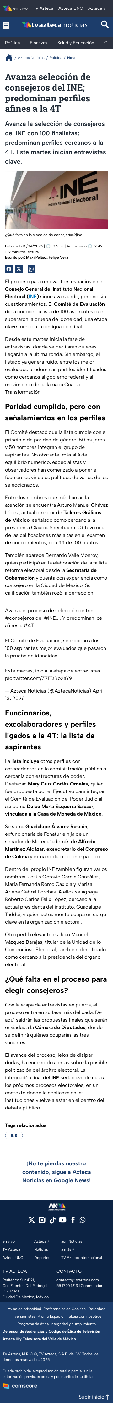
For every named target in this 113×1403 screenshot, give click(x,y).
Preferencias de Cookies (65, 1309)
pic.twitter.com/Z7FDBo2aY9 (38, 678)
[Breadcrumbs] (11, 58)
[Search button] (105, 25)
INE (14, 1135)
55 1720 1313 (67, 1285)
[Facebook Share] (9, 269)
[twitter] (31, 1222)
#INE (50, 618)
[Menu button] (6, 25)
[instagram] (42, 1222)
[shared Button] (31, 269)
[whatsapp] (82, 1221)
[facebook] (73, 1222)
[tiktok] (52, 1222)
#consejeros (19, 618)
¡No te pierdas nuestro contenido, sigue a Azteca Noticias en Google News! (56, 1172)
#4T (29, 626)
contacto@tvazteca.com (77, 1280)
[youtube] (63, 1222)
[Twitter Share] (19, 269)
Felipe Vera (58, 257)
